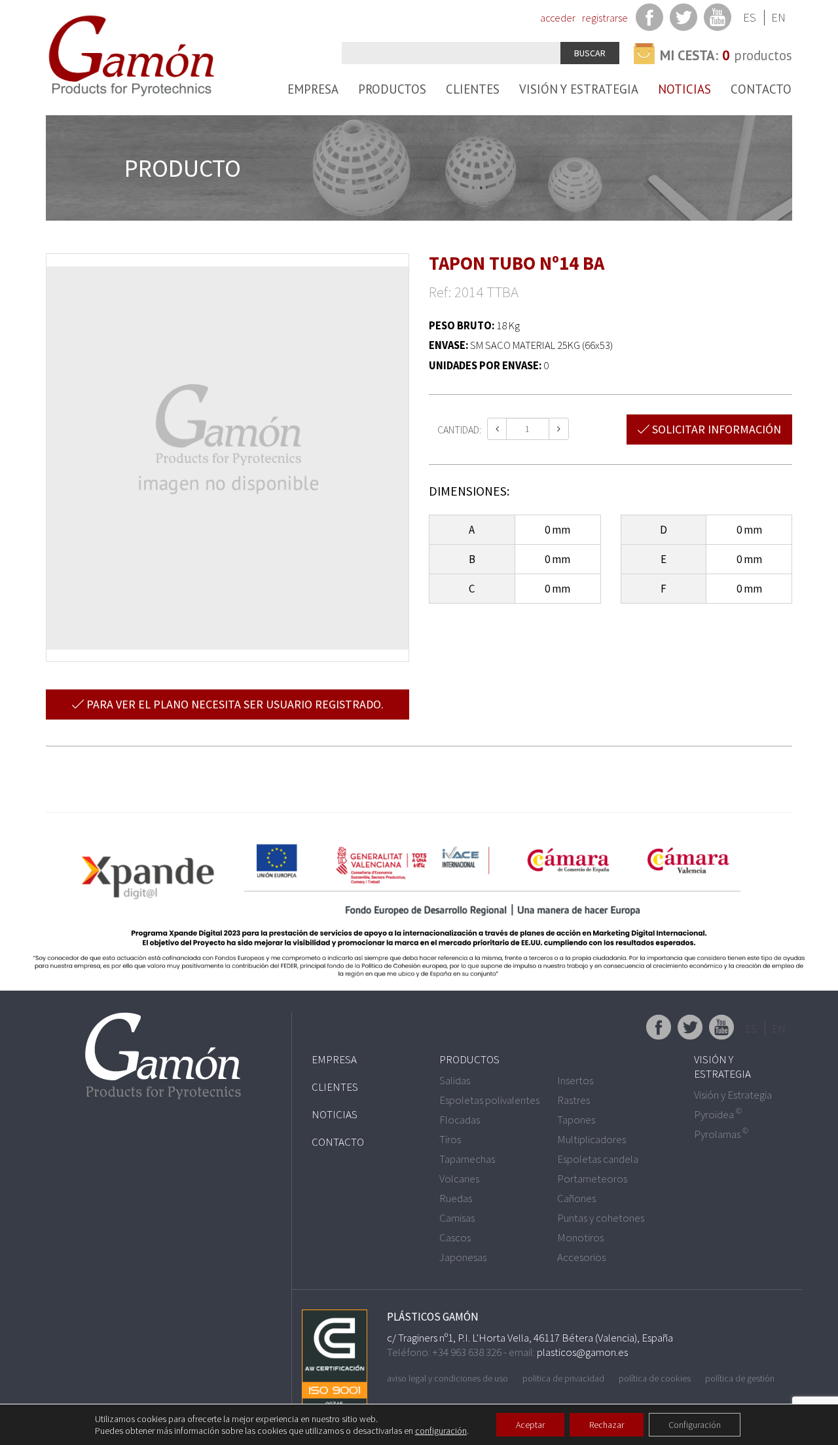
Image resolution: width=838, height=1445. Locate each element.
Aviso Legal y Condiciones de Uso (447, 1378)
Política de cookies (655, 1378)
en (778, 17)
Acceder (557, 17)
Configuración (694, 1425)
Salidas (454, 1080)
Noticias (684, 89)
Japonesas (462, 1257)
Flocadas (459, 1119)
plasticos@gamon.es (582, 1352)
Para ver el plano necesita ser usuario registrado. (234, 704)
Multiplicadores (591, 1139)
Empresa (312, 89)
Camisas (457, 1218)
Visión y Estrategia (578, 89)
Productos (392, 89)
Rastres (573, 1100)
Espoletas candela (597, 1159)
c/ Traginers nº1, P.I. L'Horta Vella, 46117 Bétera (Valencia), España (530, 1337)
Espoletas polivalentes (489, 1100)
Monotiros (580, 1237)
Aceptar (530, 1425)
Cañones (576, 1198)
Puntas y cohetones (600, 1218)
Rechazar (606, 1425)
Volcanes (459, 1178)
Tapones (576, 1119)
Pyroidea (718, 1114)
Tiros (450, 1139)
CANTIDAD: (459, 429)
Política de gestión (739, 1378)
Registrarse (605, 17)
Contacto (761, 89)
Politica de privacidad (563, 1378)
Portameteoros (592, 1178)
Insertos (575, 1080)
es (749, 17)
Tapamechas (467, 1159)
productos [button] (726, 55)
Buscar (590, 53)
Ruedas (455, 1198)
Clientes (473, 89)
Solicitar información (715, 429)
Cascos (455, 1237)
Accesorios (581, 1257)
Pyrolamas (721, 1134)
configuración (441, 1430)
